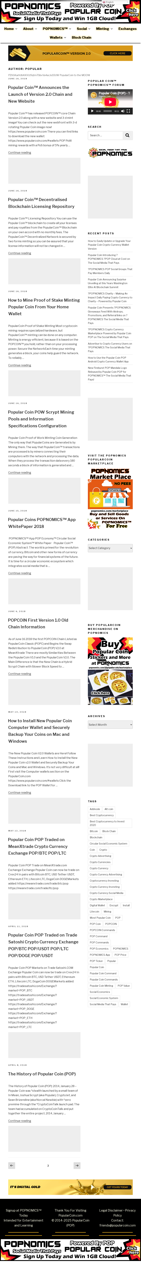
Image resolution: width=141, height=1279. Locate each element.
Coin (92, 849)
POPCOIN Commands (102, 930)
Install (126, 905)
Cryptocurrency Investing (104, 880)
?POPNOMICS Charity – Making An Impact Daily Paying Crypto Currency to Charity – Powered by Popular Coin (110, 297)
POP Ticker (96, 961)
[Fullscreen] (128, 111)
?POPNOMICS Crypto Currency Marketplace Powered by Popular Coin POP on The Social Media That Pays (109, 333)
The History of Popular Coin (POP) (42, 1073)
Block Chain (81, 37)
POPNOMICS (120, 948)
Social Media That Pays (103, 1004)
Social (82, 29)
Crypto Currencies (100, 862)
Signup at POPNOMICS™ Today (23, 1213)
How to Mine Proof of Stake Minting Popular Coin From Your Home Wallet (44, 307)
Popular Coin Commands (104, 979)
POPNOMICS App (100, 954)
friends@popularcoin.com (117, 1225)
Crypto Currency (99, 868)
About (28, 29)
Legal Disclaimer (111, 1210)
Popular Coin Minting (101, 985)
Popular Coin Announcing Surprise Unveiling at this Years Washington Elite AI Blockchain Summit (107, 283)
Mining (107, 911)
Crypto (103, 849)
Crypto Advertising (100, 855)
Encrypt (114, 905)
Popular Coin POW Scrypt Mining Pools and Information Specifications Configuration (41, 419)
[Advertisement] (44, 171)
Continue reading (19, 152)
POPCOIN (111, 923)
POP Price (120, 954)
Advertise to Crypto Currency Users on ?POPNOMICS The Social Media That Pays (110, 347)
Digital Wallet (97, 905)
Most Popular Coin (100, 917)
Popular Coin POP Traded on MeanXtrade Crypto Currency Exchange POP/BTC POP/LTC (38, 846)
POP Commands (99, 942)
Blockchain (96, 837)
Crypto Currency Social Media (106, 893)
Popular (111, 961)
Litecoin (94, 911)
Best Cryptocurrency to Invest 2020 (107, 823)
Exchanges (127, 29)
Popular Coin (97, 967)
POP (118, 917)
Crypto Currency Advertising (106, 874)
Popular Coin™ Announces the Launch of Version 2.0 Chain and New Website (40, 94)
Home (9, 29)
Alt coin (109, 809)
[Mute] (122, 111)
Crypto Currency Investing (105, 886)
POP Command (98, 936)
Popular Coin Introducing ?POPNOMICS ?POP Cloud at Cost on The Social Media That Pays (109, 259)
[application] (110, 102)
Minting (102, 29)
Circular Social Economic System (108, 843)
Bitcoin (94, 831)
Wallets (56, 37)
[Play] (92, 111)
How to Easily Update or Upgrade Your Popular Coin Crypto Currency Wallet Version (109, 244)
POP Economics (99, 948)
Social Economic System (104, 998)
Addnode (95, 809)
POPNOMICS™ (55, 29)
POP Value (124, 985)
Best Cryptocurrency (102, 815)
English (109, 2)
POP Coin (95, 923)
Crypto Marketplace (101, 899)
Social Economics (100, 991)
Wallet (124, 1004)
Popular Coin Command (103, 973)
